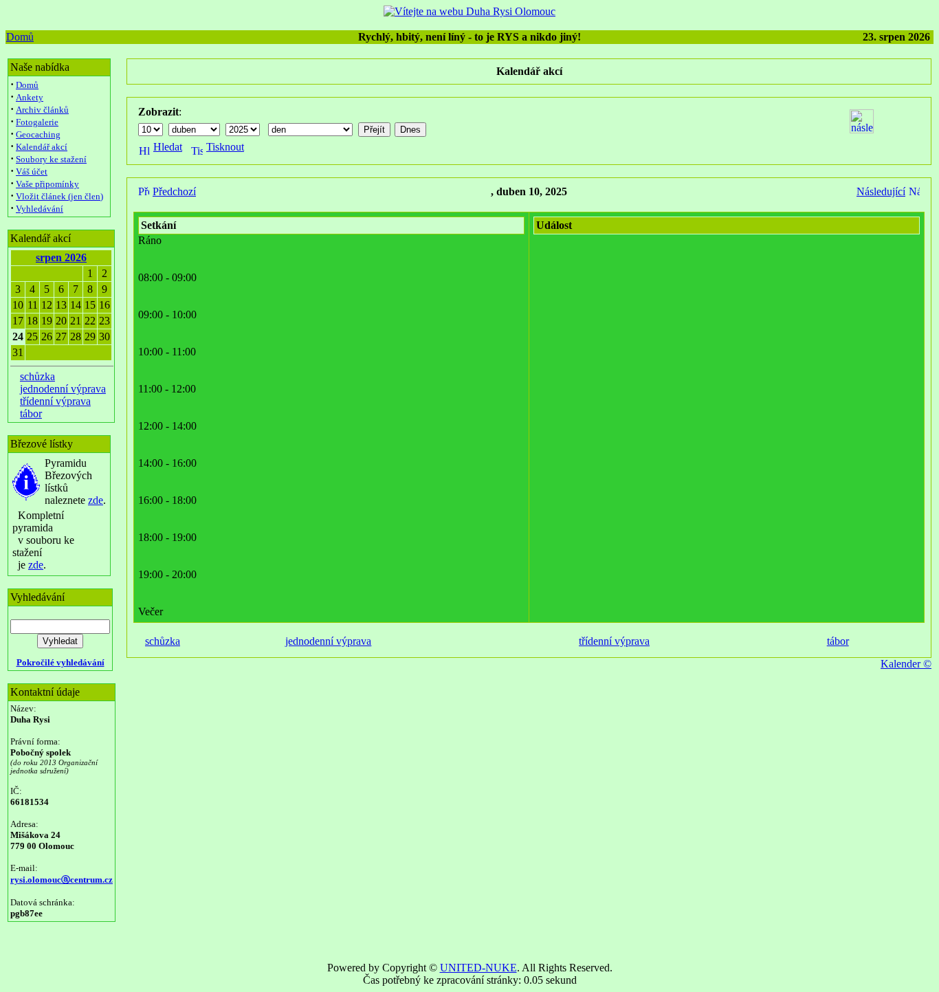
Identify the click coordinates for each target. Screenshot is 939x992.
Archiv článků (42, 109)
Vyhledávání (39, 208)
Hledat (167, 147)
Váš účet (31, 171)
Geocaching (38, 134)
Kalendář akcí (41, 147)
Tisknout (225, 147)
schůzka (37, 376)
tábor (31, 413)
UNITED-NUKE (478, 967)
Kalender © (906, 664)
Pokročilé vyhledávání (60, 662)
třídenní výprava (55, 401)
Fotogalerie (37, 122)
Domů (20, 37)
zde (95, 500)
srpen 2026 (61, 257)
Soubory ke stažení (51, 159)
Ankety (29, 97)
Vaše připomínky (47, 184)
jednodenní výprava (63, 389)
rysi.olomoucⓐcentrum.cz (61, 879)
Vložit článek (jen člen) (59, 196)
